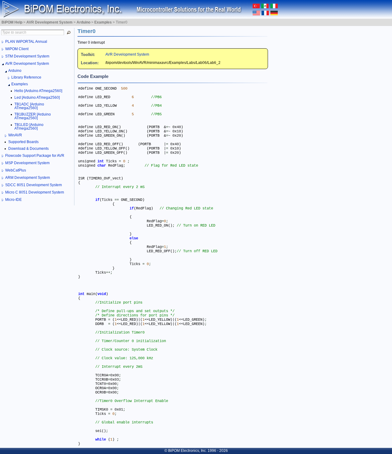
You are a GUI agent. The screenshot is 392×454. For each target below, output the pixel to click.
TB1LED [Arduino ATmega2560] (28, 127)
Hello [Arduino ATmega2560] (38, 91)
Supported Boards (23, 142)
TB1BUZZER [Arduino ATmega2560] (32, 116)
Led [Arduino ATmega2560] (37, 97)
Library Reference (26, 77)
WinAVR (15, 135)
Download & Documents (28, 148)
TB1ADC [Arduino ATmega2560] (29, 106)
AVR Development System (127, 54)
